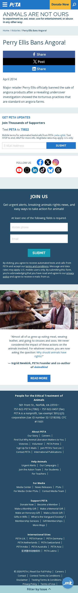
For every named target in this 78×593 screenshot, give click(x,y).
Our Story (33, 435)
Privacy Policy (30, 584)
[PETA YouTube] (19, 170)
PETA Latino (50, 551)
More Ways (39, 525)
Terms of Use (48, 584)
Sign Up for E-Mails (26, 448)
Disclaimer (22, 580)
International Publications (48, 452)
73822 (25, 129)
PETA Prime (53, 443)
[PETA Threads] (58, 170)
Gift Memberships (53, 521)
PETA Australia (39, 546)
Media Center (24, 487)
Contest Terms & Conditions (45, 575)
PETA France (36, 538)
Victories (15, 30)
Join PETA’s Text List (50, 448)
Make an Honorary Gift (27, 512)
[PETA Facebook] (40, 162)
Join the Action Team (30, 469)
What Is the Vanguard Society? (47, 516)
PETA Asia (56, 546)
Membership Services (27, 521)
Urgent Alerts (29, 465)
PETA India (22, 546)
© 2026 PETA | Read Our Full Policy (32, 571)
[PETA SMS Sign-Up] (27, 170)
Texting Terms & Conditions (46, 580)
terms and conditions (37, 266)
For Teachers (39, 473)
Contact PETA (23, 452)
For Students (52, 469)
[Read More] (39, 337)
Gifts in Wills (20, 516)
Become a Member (47, 504)
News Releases (43, 487)
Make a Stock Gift (53, 512)
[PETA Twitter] (48, 162)
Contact (22, 575)
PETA (12, 129)
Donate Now (27, 504)
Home (6, 30)
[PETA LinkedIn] (35, 170)
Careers (46, 435)
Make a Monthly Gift (25, 508)
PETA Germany (54, 538)
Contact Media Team (53, 491)
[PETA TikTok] (42, 170)
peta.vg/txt (59, 135)
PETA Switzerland (50, 542)
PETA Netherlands (27, 542)
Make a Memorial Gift (51, 508)
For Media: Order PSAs (26, 491)
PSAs (58, 487)
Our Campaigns (48, 465)
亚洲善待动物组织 (30, 551)
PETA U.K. (21, 538)
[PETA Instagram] (55, 162)
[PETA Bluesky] (50, 170)
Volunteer (37, 443)
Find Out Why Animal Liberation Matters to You (39, 439)
